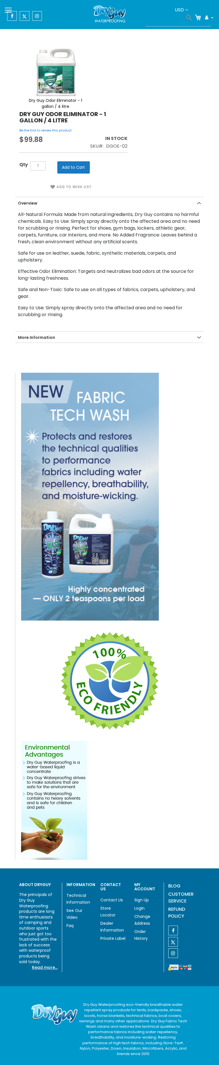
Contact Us (111, 900)
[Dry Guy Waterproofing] (109, 14)
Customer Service (181, 897)
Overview (27, 203)
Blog (174, 886)
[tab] (109, 202)
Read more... (45, 967)
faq (70, 925)
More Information (36, 337)
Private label (112, 938)
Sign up (141, 900)
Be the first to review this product (45, 130)
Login (139, 908)
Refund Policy (176, 912)
